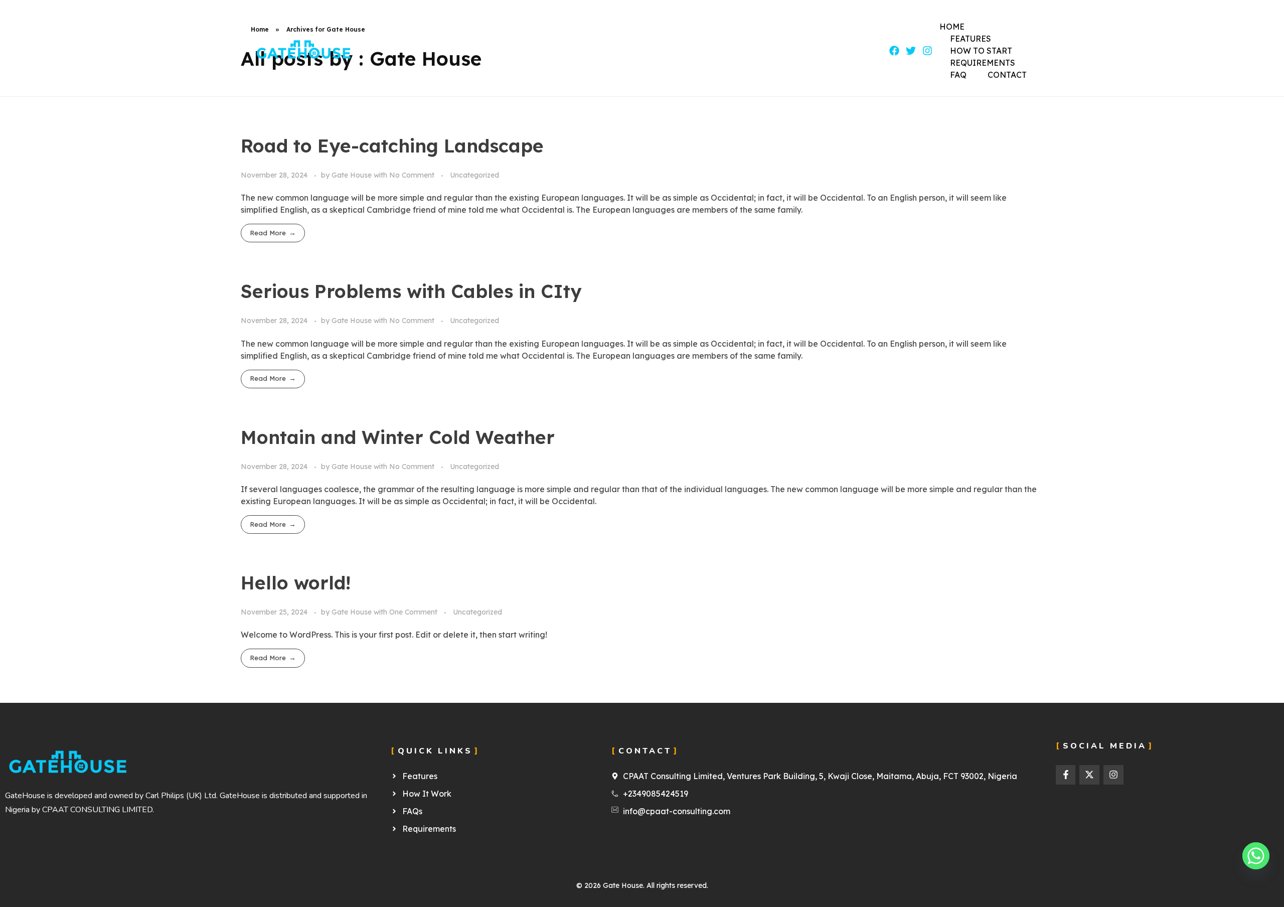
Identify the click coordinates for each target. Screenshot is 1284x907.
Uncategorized (474, 175)
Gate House (353, 175)
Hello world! (296, 582)
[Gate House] (303, 49)
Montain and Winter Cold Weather (398, 436)
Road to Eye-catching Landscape (392, 145)
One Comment (413, 612)
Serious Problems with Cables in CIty (411, 291)
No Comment (411, 175)
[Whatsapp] (1255, 855)
